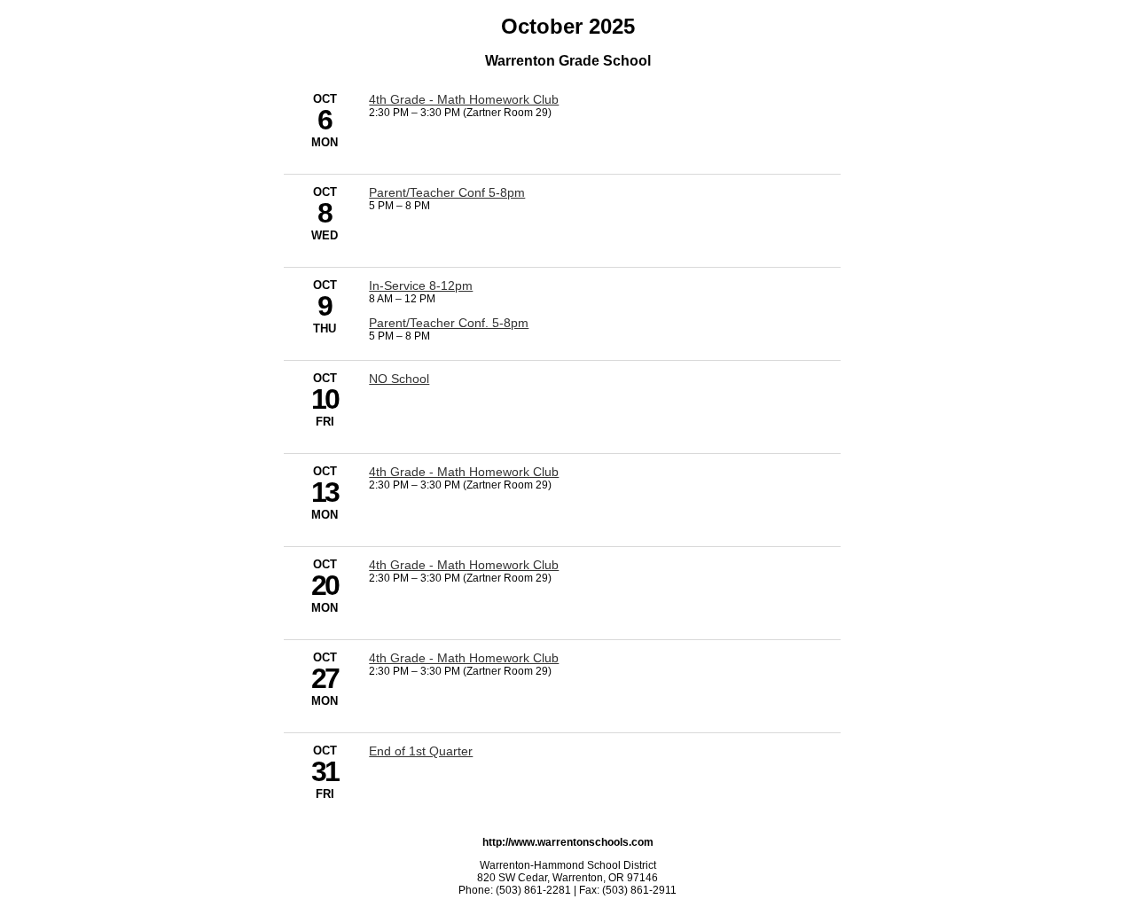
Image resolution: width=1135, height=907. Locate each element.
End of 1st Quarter (421, 751)
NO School (399, 378)
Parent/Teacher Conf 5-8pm (447, 192)
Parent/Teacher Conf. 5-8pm (448, 323)
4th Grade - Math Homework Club (464, 99)
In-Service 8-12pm (421, 285)
